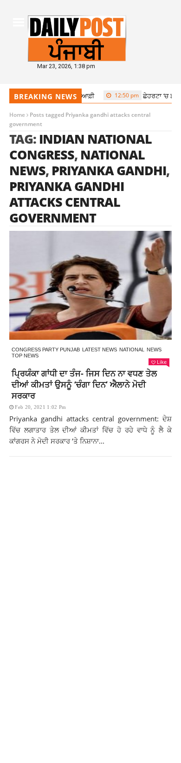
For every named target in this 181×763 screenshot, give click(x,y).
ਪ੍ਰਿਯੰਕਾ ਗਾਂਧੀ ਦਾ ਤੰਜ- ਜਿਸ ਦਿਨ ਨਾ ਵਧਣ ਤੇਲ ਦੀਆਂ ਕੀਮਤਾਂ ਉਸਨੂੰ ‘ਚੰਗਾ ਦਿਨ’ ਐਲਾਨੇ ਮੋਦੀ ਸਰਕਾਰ (84, 384)
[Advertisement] (90, 573)
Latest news (99, 349)
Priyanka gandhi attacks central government (66, 202)
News (154, 349)
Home (17, 115)
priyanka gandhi (109, 170)
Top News (25, 355)
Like (162, 361)
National (131, 349)
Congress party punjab (46, 349)
